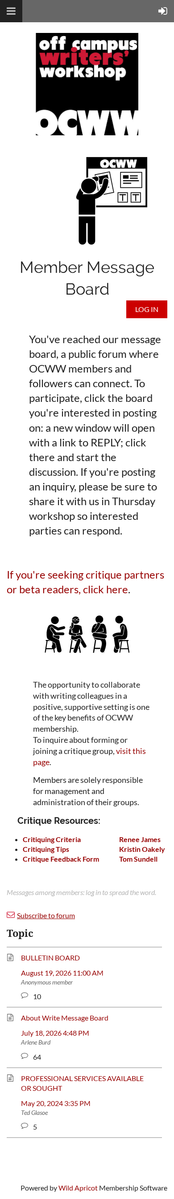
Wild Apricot (78, 1187)
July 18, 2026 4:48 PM (55, 1033)
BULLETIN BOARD (50, 957)
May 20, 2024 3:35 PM (56, 1103)
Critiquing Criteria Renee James (92, 839)
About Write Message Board (64, 1017)
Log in (146, 309)
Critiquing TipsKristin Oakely (94, 849)
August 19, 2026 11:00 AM (62, 972)
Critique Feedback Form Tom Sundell (90, 859)
